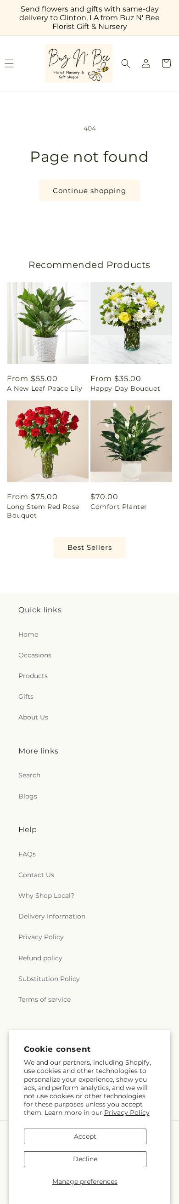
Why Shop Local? (46, 895)
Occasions (34, 655)
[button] (126, 63)
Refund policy (40, 958)
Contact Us (36, 875)
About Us (33, 717)
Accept (85, 1136)
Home (28, 634)
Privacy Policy (127, 1112)
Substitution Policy (49, 979)
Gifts (26, 696)
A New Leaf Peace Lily (45, 388)
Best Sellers (89, 547)
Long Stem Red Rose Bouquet (43, 510)
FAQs (27, 854)
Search (29, 775)
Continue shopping (89, 190)
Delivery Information (51, 916)
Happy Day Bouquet (125, 388)
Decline (85, 1159)
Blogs (27, 796)
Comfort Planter (118, 506)
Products (33, 676)
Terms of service (44, 999)
